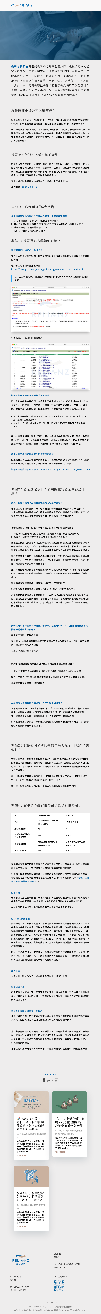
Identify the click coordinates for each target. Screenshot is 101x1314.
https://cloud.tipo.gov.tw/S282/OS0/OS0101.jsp (63, 469)
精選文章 (71, 1134)
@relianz (63, 1277)
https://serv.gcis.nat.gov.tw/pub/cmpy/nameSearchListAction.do (47, 269)
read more (22, 1155)
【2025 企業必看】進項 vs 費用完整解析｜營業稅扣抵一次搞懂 (69, 1122)
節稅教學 (62, 1134)
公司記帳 (35, 1133)
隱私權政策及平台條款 (64, 1307)
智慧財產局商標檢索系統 (23, 469)
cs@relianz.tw (59, 1267)
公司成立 (34, 1204)
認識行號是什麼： (31, 187)
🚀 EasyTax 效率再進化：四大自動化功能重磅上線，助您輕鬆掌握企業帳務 (30, 1124)
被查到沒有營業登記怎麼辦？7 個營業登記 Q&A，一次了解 (30, 1196)
